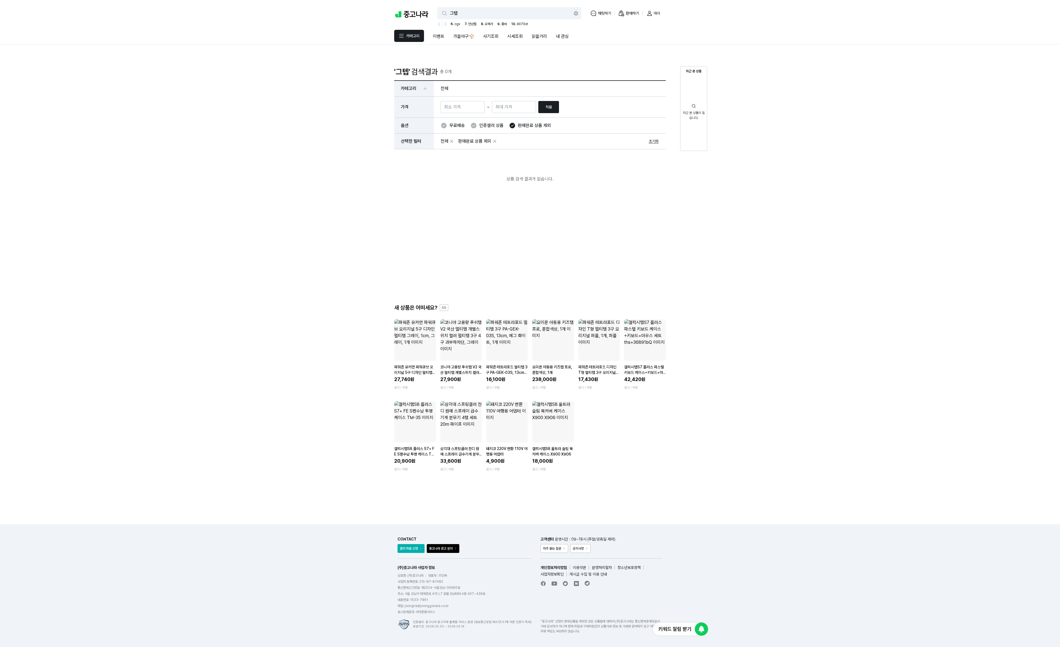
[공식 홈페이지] (587, 583)
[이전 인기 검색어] (439, 24)
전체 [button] (444, 88)
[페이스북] (543, 583)
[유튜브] (554, 583)
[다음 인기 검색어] (444, 24)
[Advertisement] (530, 247)
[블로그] (576, 583)
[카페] (565, 583)
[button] (451, 141)
